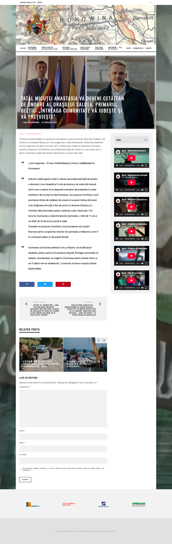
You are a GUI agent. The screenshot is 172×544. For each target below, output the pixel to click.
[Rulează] (117, 165)
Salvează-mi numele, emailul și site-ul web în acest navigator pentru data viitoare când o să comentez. (63, 469)
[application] (131, 158)
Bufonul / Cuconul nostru (70, 48)
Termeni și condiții (106, 531)
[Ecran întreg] (146, 165)
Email (22, 443)
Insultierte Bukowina (85, 48)
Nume (22, 431)
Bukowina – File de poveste (115, 48)
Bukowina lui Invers (32, 48)
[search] (145, 139)
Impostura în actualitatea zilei (50, 48)
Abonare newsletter (28, 2)
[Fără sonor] (142, 165)
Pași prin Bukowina (99, 48)
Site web (22, 455)
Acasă (23, 48)
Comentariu (25, 387)
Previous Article (39, 302)
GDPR (128, 48)
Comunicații (138, 48)
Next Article (88, 302)
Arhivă (39, 2)
